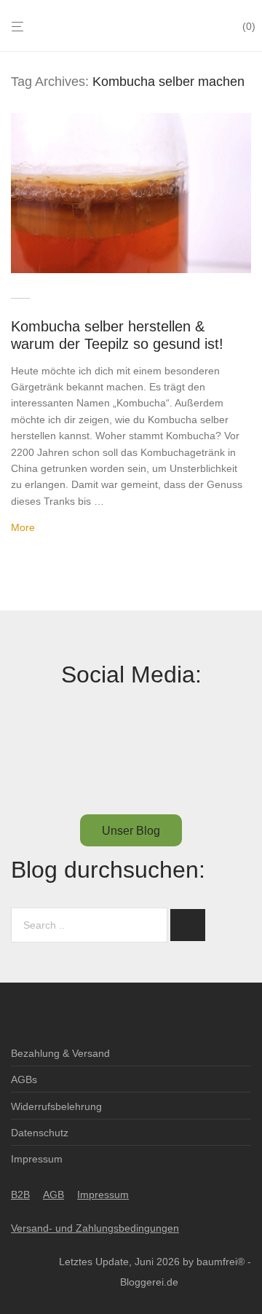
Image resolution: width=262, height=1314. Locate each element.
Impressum (37, 1159)
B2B (20, 1194)
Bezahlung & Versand (60, 1053)
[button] (187, 925)
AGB (53, 1194)
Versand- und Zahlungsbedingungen (95, 1228)
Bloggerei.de (149, 1282)
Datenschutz (39, 1132)
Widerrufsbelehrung (56, 1106)
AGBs (24, 1079)
